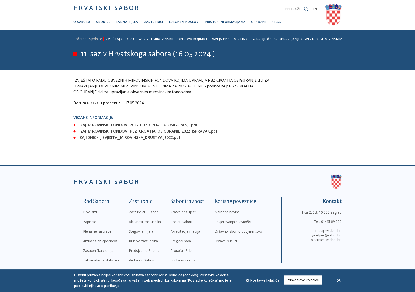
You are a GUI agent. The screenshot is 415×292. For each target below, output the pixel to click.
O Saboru (81, 22)
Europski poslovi (184, 22)
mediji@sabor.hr (328, 230)
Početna (79, 39)
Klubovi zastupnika (143, 241)
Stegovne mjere (141, 231)
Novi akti (90, 212)
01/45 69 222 (331, 221)
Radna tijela (127, 22)
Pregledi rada (181, 241)
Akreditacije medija (185, 231)
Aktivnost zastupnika (145, 221)
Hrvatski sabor (106, 8)
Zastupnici (153, 22)
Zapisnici (90, 221)
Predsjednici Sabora (144, 250)
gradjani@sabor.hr (326, 235)
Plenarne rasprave (97, 231)
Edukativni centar (184, 260)
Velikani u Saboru (142, 260)
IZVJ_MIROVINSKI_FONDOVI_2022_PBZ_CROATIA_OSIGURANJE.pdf (138, 125)
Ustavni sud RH (226, 241)
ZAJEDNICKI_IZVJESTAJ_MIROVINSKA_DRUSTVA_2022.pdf (129, 137)
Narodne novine (227, 212)
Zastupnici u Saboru (144, 212)
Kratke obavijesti (183, 212)
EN (315, 9)
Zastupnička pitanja (98, 250)
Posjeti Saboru (182, 221)
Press (276, 22)
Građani (258, 22)
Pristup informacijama (225, 22)
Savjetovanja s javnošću (233, 221)
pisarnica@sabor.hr (326, 239)
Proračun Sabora (184, 250)
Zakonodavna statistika (101, 260)
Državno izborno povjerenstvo (238, 231)
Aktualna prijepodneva (100, 241)
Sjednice (103, 22)
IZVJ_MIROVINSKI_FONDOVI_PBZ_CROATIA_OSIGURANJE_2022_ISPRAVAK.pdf (148, 131)
